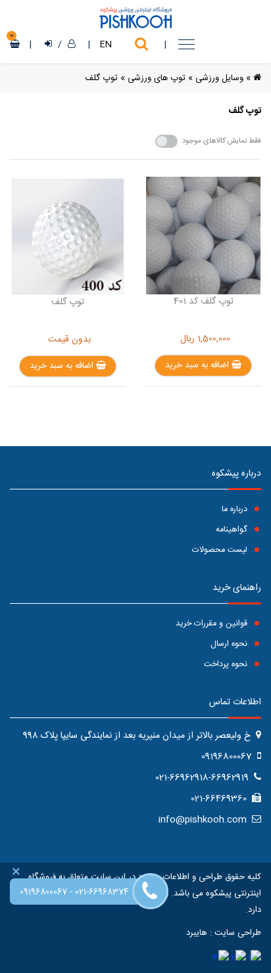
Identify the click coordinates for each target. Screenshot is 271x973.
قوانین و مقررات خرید (213, 624)
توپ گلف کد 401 (204, 301)
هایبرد (196, 933)
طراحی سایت (237, 933)
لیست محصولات (221, 550)
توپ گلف (101, 78)
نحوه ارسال (230, 644)
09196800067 (43, 892)
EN (106, 44)
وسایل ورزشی (219, 78)
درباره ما (236, 509)
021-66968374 (102, 892)
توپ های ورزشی (156, 78)
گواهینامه (233, 530)
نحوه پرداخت (227, 664)
